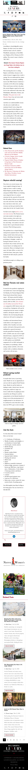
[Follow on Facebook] (8, 12)
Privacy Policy (14, 764)
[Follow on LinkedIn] (23, 12)
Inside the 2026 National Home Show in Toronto (14, 709)
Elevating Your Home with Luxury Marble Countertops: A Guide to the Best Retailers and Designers (12, 620)
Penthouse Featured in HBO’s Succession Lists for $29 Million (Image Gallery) (13, 167)
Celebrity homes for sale (13, 42)
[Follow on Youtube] (19, 12)
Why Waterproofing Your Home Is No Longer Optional (13, 665)
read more (9, 646)
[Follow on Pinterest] (15, 12)
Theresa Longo (9, 713)
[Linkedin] (14, 536)
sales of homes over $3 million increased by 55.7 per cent (13, 304)
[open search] (12, 16)
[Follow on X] (4, 12)
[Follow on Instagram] (12, 12)
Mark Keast (7, 39)
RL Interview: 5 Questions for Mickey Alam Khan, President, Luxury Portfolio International (15, 173)
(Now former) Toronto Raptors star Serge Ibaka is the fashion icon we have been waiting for (14, 65)
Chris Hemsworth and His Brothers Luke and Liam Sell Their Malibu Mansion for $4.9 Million (14, 152)
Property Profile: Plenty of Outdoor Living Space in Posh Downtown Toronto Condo (14, 162)
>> (24, 740)
